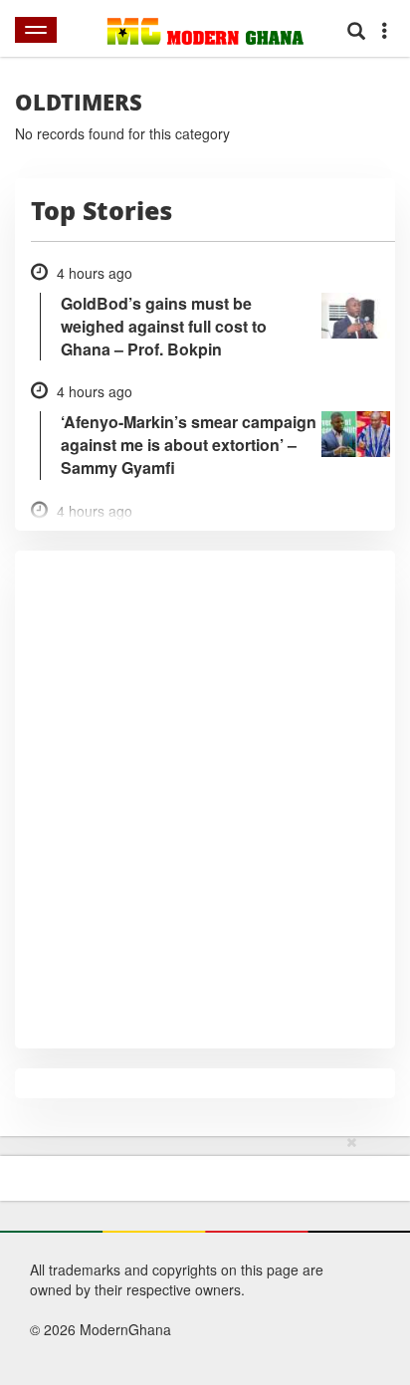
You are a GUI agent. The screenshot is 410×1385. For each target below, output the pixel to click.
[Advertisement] (198, 1256)
